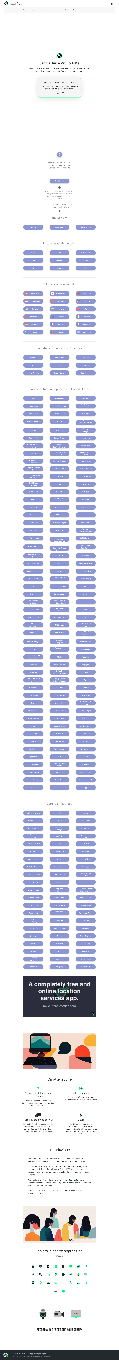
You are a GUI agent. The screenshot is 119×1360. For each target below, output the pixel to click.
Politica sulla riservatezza (63, 89)
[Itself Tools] (59, 1320)
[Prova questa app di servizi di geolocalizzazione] (59, 996)
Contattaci (46, 1356)
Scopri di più (70, 82)
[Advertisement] (59, 31)
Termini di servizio (19, 1354)
